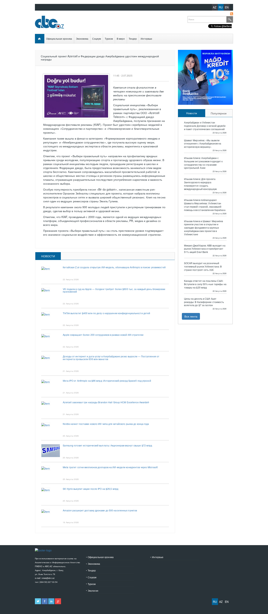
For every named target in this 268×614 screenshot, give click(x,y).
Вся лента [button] (191, 316)
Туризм (109, 38)
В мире (121, 38)
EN (227, 7)
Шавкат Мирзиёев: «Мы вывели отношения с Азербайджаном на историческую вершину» (202, 144)
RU (221, 7)
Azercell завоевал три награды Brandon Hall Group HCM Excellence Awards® (106, 402)
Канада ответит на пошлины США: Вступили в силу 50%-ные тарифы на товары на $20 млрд (205, 284)
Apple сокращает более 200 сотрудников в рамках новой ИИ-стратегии (103, 334)
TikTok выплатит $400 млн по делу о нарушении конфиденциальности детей (106, 313)
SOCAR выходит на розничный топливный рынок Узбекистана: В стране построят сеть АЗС (203, 266)
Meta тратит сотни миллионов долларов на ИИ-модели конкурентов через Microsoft (110, 467)
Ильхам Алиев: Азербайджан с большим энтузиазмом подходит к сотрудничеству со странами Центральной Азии (203, 162)
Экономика (82, 38)
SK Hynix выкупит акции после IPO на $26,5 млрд (90, 488)
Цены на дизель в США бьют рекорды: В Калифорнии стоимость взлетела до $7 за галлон (204, 302)
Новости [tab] (48, 256)
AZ (214, 7)
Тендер (133, 38)
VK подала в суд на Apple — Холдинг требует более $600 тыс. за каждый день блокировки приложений (114, 290)
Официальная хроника (59, 38)
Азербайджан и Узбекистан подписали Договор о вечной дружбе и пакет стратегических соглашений (205, 126)
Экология (93, 590)
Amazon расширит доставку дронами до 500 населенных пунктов (100, 510)
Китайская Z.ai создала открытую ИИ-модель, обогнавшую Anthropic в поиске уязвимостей (114, 267)
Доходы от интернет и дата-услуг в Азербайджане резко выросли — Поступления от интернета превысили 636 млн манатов (111, 357)
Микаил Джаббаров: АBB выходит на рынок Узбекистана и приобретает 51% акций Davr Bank (204, 249)
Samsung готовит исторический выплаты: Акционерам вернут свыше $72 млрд (107, 445)
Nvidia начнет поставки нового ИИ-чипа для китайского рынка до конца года (106, 423)
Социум (96, 38)
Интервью (146, 38)
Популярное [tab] (219, 113)
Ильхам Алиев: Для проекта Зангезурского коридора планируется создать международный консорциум (200, 183)
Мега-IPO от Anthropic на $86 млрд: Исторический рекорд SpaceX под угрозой (107, 380)
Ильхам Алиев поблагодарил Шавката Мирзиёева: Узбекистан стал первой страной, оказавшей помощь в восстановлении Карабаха (204, 204)
